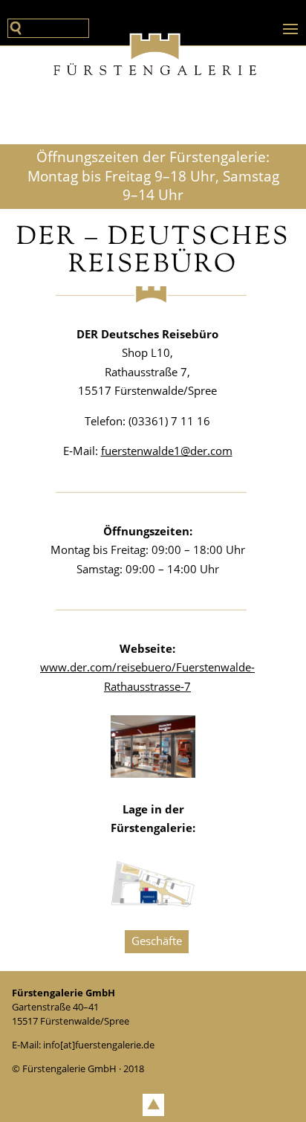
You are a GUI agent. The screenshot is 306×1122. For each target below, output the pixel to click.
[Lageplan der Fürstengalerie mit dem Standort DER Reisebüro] (153, 903)
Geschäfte (156, 940)
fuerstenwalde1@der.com (166, 450)
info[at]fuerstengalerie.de (98, 1044)
